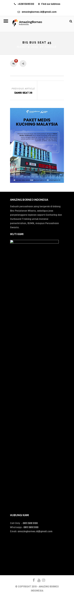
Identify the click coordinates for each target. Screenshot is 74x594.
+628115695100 (26, 4)
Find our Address (50, 4)
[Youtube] (37, 580)
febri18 (50, 46)
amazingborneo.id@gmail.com (39, 11)
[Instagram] (42, 580)
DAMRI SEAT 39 (23, 93)
